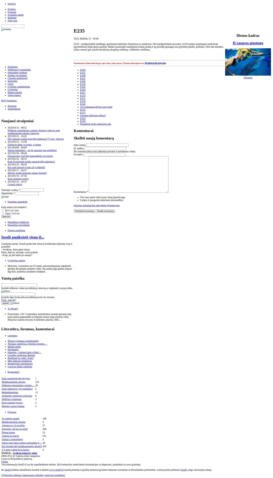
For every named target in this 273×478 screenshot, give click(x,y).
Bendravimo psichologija (20, 363)
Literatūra (12, 335)
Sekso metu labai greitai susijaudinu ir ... (22, 443)
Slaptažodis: (8, 193)
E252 (82, 95)
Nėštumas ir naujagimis (19, 69)
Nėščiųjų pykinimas (11, 399)
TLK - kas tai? (8, 300)
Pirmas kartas (8, 432)
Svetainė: (79, 154)
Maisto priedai (15, 92)
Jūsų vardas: (80, 145)
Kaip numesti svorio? (18, 178)
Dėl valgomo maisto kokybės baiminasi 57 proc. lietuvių (36, 139)
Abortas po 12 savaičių (13, 425)
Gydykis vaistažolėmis (19, 86)
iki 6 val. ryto (11, 210)
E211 (82, 98)
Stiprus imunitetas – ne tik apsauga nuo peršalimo (32, 150)
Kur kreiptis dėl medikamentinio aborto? (22, 446)
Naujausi (12, 106)
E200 (82, 81)
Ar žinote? (13, 308)
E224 (82, 118)
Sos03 (8, 470)
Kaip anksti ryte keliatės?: (14, 207)
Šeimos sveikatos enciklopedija (23, 341)
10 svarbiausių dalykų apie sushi (96, 107)
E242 (82, 90)
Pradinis (12, 9)
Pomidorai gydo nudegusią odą (95, 124)
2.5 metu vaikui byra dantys (15, 449)
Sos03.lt (12, 4)
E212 (82, 109)
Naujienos (13, 67)
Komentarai (13, 372)
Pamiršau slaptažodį (17, 201)
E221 (82, 73)
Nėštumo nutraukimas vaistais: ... (18, 385)
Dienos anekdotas (16, 230)
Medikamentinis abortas (13, 382)
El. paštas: (79, 148)
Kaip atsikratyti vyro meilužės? (17, 389)
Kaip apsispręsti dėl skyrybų (16, 378)
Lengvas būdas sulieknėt (20, 366)
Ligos (10, 84)
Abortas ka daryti (10, 436)
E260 (82, 70)
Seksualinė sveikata (17, 72)
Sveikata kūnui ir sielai (25, 453)
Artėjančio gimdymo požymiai (17, 395)
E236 (82, 121)
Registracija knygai (155, 63)
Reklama (12, 17)
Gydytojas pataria (16, 260)
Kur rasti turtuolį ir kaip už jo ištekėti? (26, 167)
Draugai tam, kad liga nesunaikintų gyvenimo (30, 156)
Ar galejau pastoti (10, 418)
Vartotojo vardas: (10, 190)
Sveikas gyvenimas (17, 75)
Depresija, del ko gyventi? (15, 429)
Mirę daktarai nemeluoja (20, 361)
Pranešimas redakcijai (18, 222)
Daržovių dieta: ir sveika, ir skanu (24, 144)
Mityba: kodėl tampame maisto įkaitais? (27, 173)
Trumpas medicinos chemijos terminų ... (27, 344)
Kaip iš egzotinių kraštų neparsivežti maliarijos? (31, 161)
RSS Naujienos (9, 100)
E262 (82, 87)
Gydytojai (13, 89)
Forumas (12, 12)
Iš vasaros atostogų (248, 43)
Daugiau (248, 77)
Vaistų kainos (14, 95)
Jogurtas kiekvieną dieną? (93, 115)
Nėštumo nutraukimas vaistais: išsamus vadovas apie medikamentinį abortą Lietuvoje (34, 132)
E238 (82, 75)
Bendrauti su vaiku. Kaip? (21, 358)
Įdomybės (12, 81)
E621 (82, 92)
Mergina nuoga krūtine (13, 406)
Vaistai (4, 461)
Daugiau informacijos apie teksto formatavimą (97, 205)
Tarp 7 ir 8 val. (12, 213)
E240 (82, 104)
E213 (82, 112)
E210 (82, 101)
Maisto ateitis (14, 346)
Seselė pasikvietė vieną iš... (22, 237)
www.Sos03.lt (56, 470)
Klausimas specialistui (19, 225)
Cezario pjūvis (15, 184)
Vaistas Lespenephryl (12, 439)
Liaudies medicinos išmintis (21, 355)
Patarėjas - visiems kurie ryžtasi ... (24, 352)
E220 (82, 84)
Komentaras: (81, 192)
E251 (82, 78)
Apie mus (12, 20)
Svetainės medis (16, 15)
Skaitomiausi (14, 109)
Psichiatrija (13, 349)
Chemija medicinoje (17, 78)
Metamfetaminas (10, 392)
